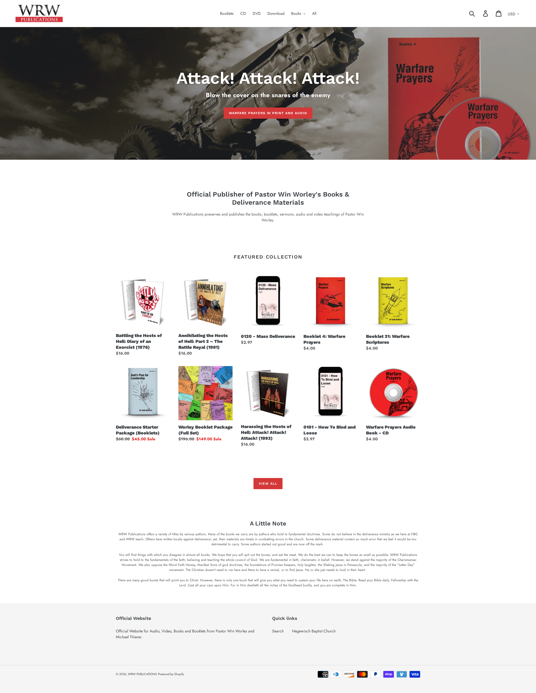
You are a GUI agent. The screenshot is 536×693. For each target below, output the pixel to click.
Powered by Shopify (171, 674)
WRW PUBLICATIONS (142, 674)
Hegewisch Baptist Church (314, 631)
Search (278, 631)
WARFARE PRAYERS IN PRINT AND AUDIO (268, 113)
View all (268, 484)
